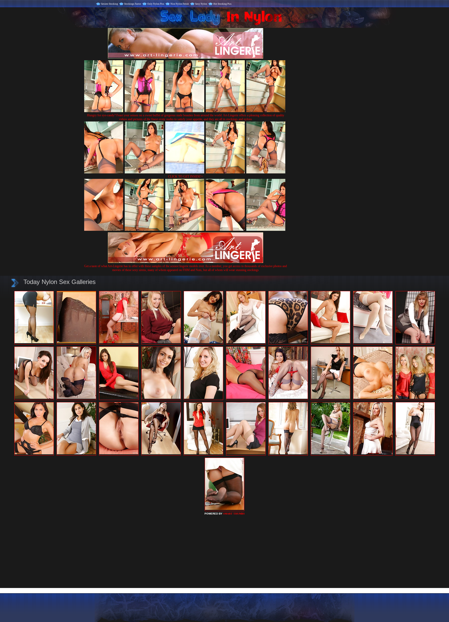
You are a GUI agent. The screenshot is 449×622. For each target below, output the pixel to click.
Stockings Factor (132, 4)
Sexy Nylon (201, 4)
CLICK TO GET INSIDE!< (185, 176)
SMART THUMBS (234, 513)
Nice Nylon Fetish (179, 4)
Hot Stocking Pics (222, 4)
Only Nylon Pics (155, 4)
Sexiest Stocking (109, 4)
